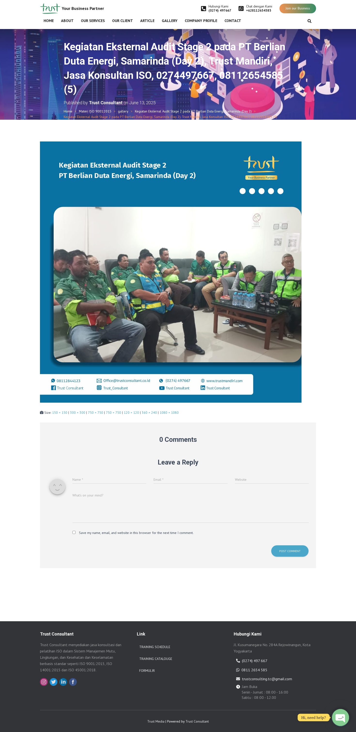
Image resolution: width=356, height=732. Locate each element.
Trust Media (155, 721)
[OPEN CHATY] (340, 717)
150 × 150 (59, 412)
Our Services (93, 20)
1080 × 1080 (169, 412)
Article (147, 20)
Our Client (122, 20)
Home (49, 20)
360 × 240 (149, 412)
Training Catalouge (155, 659)
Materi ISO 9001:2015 (95, 111)
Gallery (170, 20)
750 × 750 (95, 412)
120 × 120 (131, 412)
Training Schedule (154, 647)
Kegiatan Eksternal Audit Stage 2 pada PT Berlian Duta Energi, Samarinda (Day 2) (193, 111)
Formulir (147, 670)
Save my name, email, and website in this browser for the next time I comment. (136, 533)
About (67, 20)
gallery (123, 111)
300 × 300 (77, 412)
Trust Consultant (197, 721)
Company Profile (201, 20)
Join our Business (298, 8)
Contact (232, 20)
